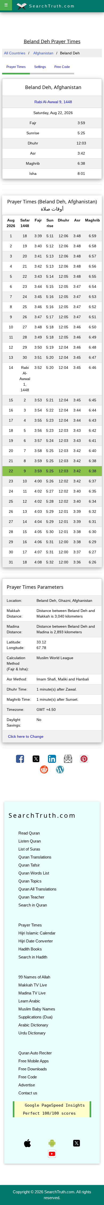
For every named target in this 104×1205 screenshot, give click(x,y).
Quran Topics (30, 881)
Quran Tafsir (29, 865)
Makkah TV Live (32, 985)
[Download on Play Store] (52, 1143)
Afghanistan (43, 53)
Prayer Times (30, 925)
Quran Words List (33, 873)
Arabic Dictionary (33, 1025)
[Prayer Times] (75, 65)
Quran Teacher (31, 897)
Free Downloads (32, 1069)
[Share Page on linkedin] (52, 758)
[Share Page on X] (36, 758)
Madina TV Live (32, 993)
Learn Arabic (29, 1001)
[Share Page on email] (68, 758)
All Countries (14, 53)
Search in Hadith (32, 957)
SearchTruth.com (51, 6)
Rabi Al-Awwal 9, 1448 (53, 102)
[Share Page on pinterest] (84, 758)
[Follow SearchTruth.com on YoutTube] (52, 1153)
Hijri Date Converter (35, 941)
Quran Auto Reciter (35, 1053)
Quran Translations (34, 857)
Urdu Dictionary (32, 1033)
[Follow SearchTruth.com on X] (76, 1143)
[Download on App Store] (28, 1143)
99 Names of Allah (34, 977)
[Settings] (78, 65)
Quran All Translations (37, 889)
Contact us (27, 1093)
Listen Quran (29, 841)
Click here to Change (25, 736)
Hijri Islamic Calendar (36, 933)
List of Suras (29, 849)
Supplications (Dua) (35, 1017)
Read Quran (29, 833)
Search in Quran (32, 905)
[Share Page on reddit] (44, 769)
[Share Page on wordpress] (60, 769)
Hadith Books (30, 949)
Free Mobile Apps (33, 1061)
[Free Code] (80, 65)
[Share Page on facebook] (20, 758)
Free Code (27, 1077)
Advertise (26, 1085)
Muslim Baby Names (36, 1009)
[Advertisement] (52, 24)
